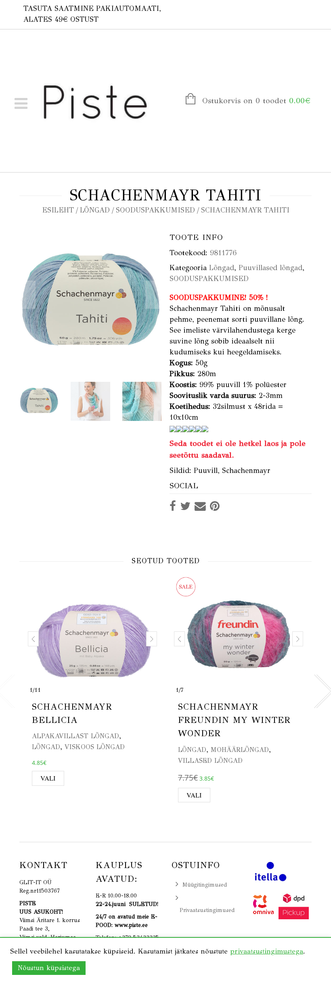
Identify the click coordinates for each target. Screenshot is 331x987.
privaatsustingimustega (266, 951)
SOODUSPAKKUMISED (155, 210)
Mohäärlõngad (240, 749)
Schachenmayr (246, 470)
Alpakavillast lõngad (75, 736)
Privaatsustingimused (207, 910)
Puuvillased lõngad (270, 267)
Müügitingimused (204, 884)
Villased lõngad (210, 760)
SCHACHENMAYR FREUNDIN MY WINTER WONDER (234, 720)
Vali (48, 778)
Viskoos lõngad (95, 747)
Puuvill (206, 470)
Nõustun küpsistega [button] (49, 968)
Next (153, 295)
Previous (27, 295)
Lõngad (95, 210)
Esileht (58, 210)
